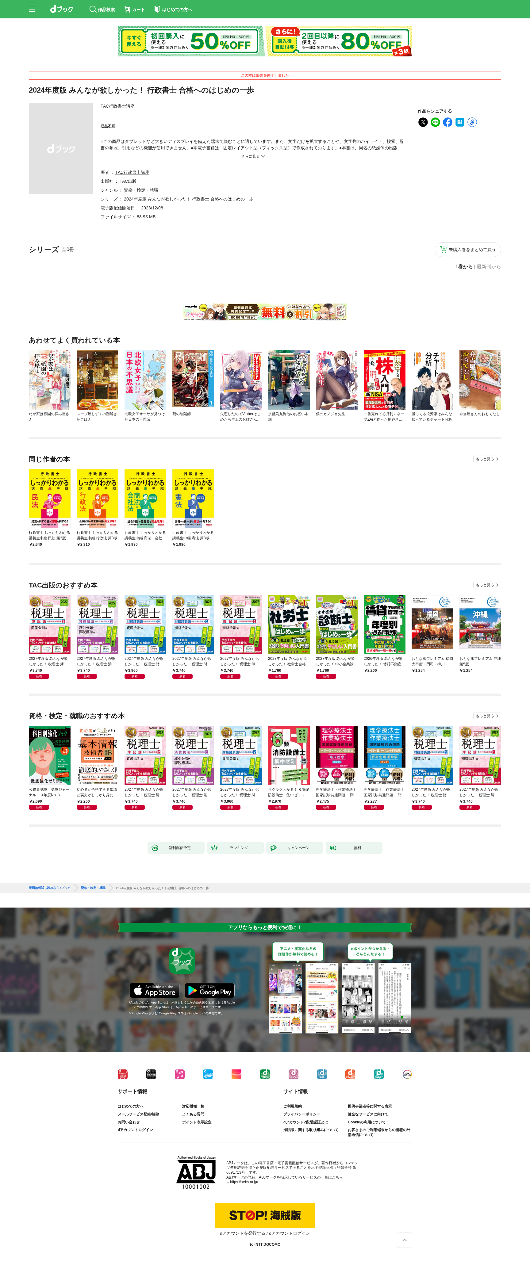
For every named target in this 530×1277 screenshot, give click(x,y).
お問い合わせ (129, 1122)
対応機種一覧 (193, 1106)
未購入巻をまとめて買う (472, 249)
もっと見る (485, 459)
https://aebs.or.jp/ (244, 1182)
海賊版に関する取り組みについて (311, 1130)
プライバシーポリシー (301, 1114)
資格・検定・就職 (141, 190)
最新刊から (489, 266)
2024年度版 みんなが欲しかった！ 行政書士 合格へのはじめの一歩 (188, 199)
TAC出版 (128, 181)
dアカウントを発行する (242, 1233)
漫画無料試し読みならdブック (50, 887)
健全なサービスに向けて (368, 1114)
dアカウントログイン (135, 1130)
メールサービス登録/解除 (138, 1114)
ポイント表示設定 (197, 1122)
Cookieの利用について (367, 1122)
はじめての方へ (131, 1106)
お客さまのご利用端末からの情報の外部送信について (379, 1132)
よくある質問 (193, 1114)
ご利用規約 (292, 1106)
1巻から (464, 266)
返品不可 (108, 126)
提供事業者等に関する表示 (370, 1106)
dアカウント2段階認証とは (305, 1122)
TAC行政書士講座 (118, 106)
